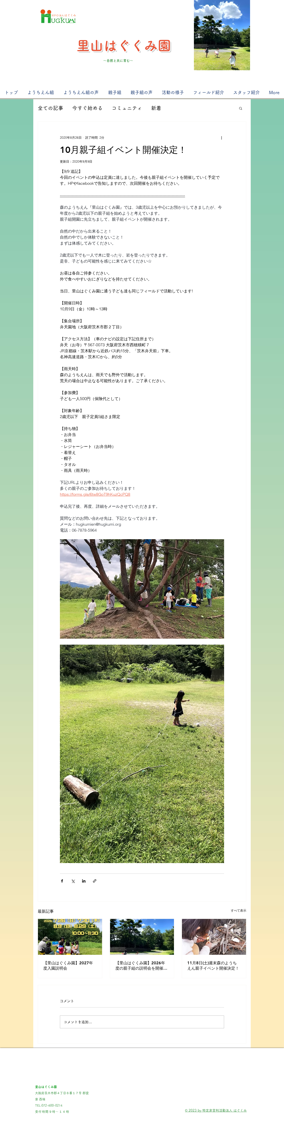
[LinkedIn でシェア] (84, 881)
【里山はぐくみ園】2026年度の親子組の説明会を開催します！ (141, 965)
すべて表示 (238, 910)
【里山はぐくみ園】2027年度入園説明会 (68, 965)
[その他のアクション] (221, 137)
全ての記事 (50, 108)
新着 (156, 108)
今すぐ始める (87, 108)
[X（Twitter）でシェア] (73, 881)
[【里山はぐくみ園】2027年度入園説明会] (70, 937)
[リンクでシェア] (95, 881)
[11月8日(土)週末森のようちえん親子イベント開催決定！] (214, 937)
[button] (241, 108)
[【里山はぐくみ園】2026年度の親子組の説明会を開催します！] (142, 937)
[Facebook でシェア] (62, 881)
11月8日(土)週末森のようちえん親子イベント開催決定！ (213, 965)
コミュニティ (127, 108)
